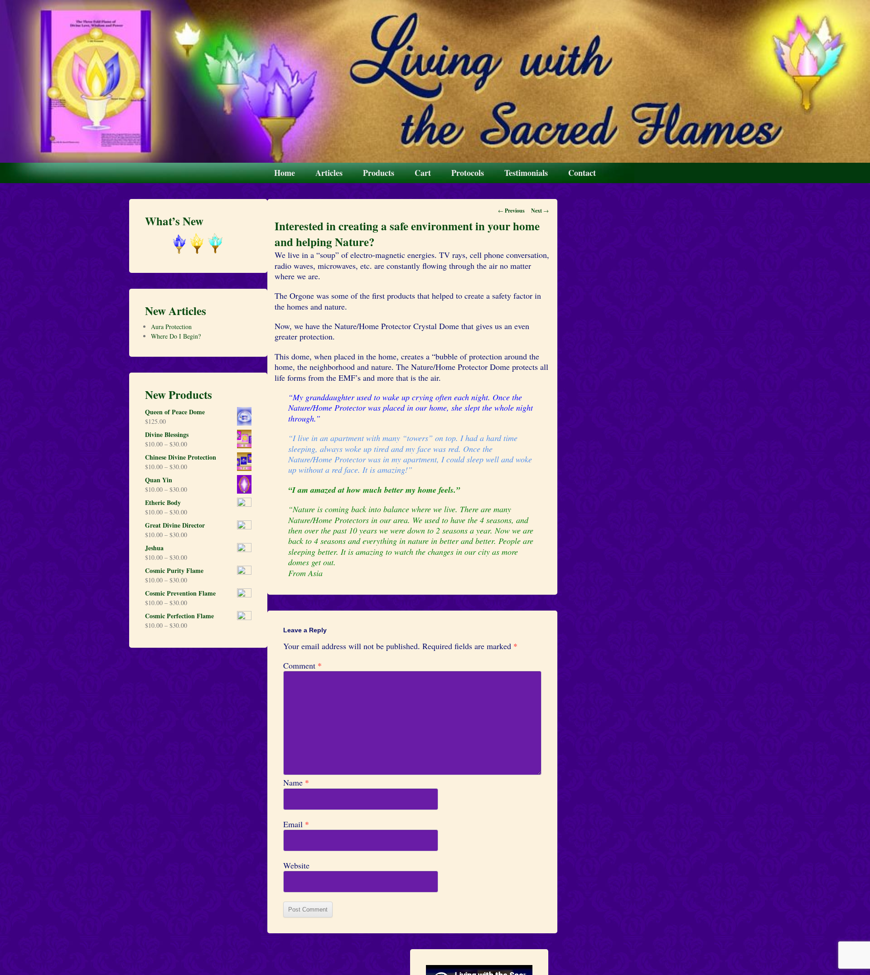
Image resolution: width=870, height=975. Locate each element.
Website (296, 865)
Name (296, 782)
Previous (511, 210)
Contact (582, 173)
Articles (329, 173)
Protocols (467, 173)
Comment (302, 665)
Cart (423, 173)
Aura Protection (171, 326)
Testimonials (526, 173)
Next (540, 210)
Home (284, 173)
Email (296, 824)
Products (378, 173)
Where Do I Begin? (176, 336)
